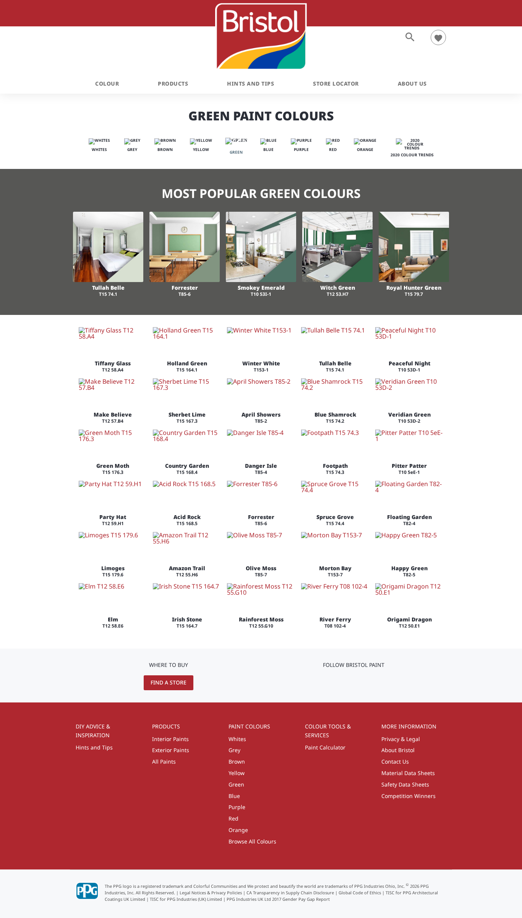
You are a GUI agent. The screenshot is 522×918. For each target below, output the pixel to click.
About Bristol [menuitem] (398, 750)
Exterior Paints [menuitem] (170, 750)
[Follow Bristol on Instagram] (354, 682)
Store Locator (336, 83)
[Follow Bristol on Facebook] (366, 682)
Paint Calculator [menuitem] (325, 747)
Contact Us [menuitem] (395, 761)
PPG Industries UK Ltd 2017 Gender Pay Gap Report (278, 899)
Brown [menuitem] (237, 761)
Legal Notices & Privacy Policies (211, 892)
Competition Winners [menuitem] (408, 796)
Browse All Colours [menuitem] (252, 841)
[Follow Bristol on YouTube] (343, 682)
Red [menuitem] (233, 818)
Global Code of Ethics (360, 892)
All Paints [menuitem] (164, 761)
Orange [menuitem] (238, 830)
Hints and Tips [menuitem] (94, 747)
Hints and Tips (250, 83)
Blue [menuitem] (234, 796)
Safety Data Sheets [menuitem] (405, 784)
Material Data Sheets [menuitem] (408, 773)
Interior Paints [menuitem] (170, 739)
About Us (412, 83)
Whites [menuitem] (237, 739)
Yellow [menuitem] (237, 773)
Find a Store (168, 682)
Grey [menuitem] (234, 750)
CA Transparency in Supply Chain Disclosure (290, 892)
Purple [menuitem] (237, 807)
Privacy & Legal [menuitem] (400, 739)
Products (173, 83)
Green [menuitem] (236, 784)
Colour (107, 83)
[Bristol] (261, 36)
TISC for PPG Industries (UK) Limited (186, 899)
